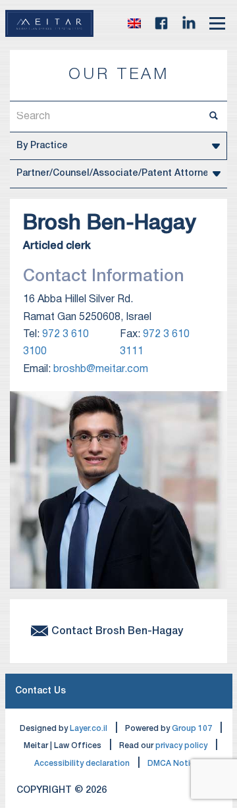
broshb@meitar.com (100, 369)
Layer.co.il (88, 728)
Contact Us (40, 691)
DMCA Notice (173, 763)
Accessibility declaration (82, 763)
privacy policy (181, 745)
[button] (134, 23)
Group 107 (192, 728)
